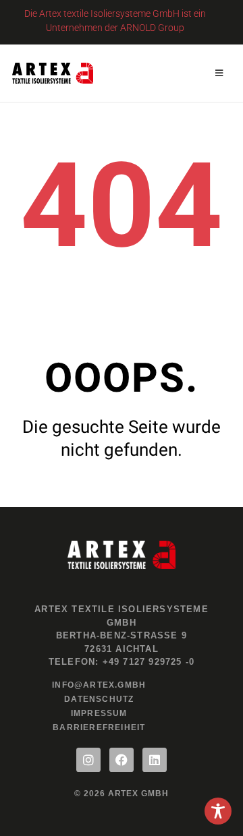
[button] (219, 73)
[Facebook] (121, 760)
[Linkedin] (154, 760)
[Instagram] (88, 760)
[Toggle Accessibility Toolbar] (218, 811)
